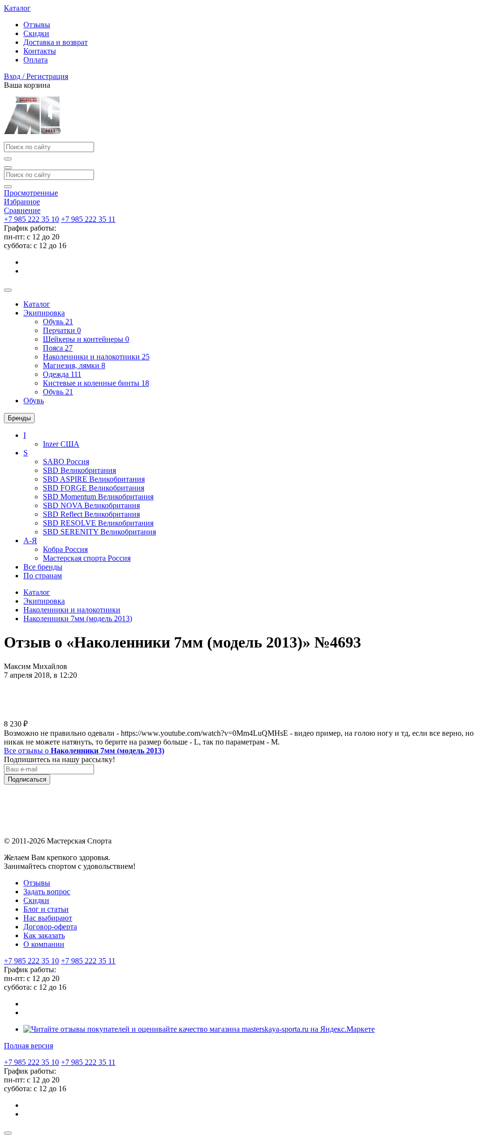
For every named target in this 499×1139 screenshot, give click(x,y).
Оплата (35, 60)
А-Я (30, 540)
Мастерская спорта (87, 558)
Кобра (65, 549)
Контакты (39, 51)
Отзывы (36, 24)
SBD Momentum (98, 496)
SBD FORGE (93, 488)
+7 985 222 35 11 (88, 219)
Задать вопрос (46, 891)
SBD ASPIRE (94, 479)
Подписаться (27, 779)
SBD (79, 470)
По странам (42, 575)
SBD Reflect (91, 514)
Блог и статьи (46, 909)
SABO (66, 461)
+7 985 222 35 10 (31, 219)
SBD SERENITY (99, 532)
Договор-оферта (50, 927)
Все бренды (42, 567)
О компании (43, 944)
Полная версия (28, 1045)
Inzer (61, 444)
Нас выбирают (47, 918)
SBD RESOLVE (98, 523)
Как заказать (44, 935)
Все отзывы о (84, 750)
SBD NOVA (91, 505)
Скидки (36, 33)
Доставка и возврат (55, 42)
